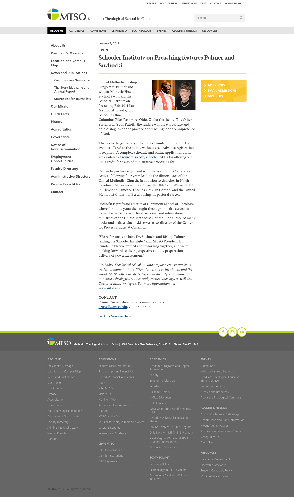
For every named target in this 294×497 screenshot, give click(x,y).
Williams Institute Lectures (217, 371)
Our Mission (60, 106)
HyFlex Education (160, 397)
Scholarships (168, 3)
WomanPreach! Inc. (66, 184)
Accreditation (61, 129)
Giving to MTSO (234, 3)
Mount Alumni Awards (214, 425)
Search (241, 18)
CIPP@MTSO (119, 30)
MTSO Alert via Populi (214, 476)
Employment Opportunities (62, 159)
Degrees (150, 3)
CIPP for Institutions (111, 455)
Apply (102, 382)
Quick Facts (60, 114)
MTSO (98, 15)
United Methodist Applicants (116, 377)
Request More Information (115, 366)
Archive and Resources (215, 392)
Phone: (186, 344)
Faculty (154, 375)
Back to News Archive (115, 316)
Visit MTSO (105, 394)
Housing (103, 410)
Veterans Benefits (109, 427)
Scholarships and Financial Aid (117, 371)
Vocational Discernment (215, 459)
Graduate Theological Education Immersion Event (220, 378)
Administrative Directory (71, 176)
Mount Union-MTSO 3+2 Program (170, 427)
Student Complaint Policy (216, 470)
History (56, 122)
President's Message (67, 53)
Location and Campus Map (68, 63)
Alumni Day (208, 366)
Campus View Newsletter (72, 80)
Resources (209, 30)
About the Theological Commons (221, 397)
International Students (112, 433)
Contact (215, 3)
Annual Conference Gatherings (220, 414)
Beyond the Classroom (163, 380)
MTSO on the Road (110, 416)
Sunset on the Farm (213, 386)
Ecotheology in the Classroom (168, 469)
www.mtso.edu (109, 288)
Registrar (155, 386)
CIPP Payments (108, 461)
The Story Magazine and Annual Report (71, 89)
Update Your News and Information (222, 420)
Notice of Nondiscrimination (65, 147)
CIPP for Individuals (110, 450)
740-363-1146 (190, 344)
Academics (77, 30)
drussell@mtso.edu (113, 306)
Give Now (215, 96)
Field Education (159, 403)
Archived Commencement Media (221, 431)
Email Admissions (222, 91)
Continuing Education (163, 447)
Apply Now (216, 85)
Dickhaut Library (160, 392)
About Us (57, 30)
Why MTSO (106, 388)
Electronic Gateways (213, 465)
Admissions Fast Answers (114, 405)
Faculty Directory (64, 169)
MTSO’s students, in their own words (121, 422)
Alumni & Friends (184, 30)
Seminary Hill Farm (193, 3)
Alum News (208, 442)
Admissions (98, 30)
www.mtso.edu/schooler (140, 157)
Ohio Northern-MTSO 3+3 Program (171, 432)
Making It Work (108, 399)
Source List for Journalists (72, 99)
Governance (60, 137)
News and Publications (69, 73)
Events (162, 30)
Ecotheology (142, 30)
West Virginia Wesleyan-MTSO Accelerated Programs (169, 439)
